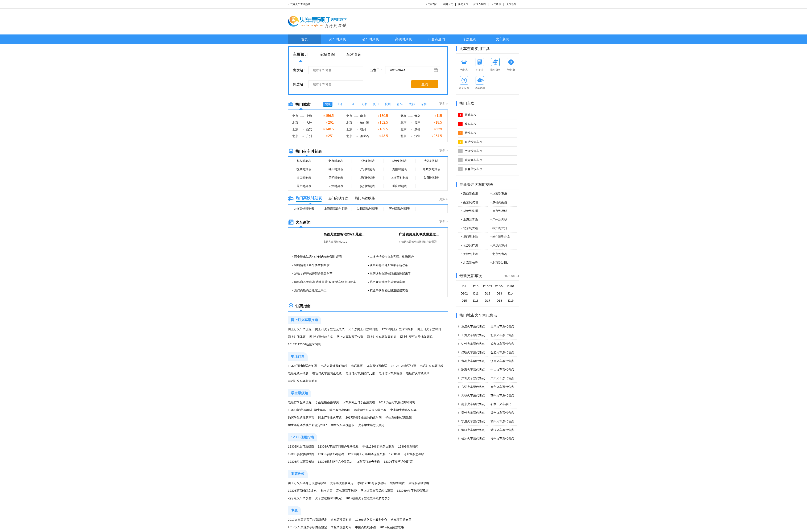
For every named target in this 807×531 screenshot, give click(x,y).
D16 (476, 300)
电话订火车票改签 (390, 373)
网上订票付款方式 (321, 336)
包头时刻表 (304, 160)
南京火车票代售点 (473, 404)
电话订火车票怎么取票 (327, 373)
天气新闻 (511, 4)
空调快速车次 (471, 151)
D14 (511, 293)
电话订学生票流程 (299, 402)
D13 (499, 293)
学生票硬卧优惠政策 (398, 417)
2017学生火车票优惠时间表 (397, 402)
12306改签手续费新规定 (413, 490)
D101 (510, 286)
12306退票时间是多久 (302, 490)
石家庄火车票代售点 (504, 404)
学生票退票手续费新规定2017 (307, 425)
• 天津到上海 (469, 254)
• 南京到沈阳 (469, 202)
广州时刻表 (367, 169)
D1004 (499, 286)
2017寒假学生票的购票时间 (363, 417)
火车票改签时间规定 (328, 498)
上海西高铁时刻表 (336, 208)
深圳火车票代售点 (473, 378)
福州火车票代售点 (502, 438)
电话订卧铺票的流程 (334, 365)
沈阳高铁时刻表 (367, 208)
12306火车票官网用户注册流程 (338, 446)
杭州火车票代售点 (502, 421)
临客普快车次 (471, 169)
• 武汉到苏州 (499, 245)
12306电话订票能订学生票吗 (307, 410)
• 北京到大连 (469, 228)
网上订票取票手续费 (350, 336)
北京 (328, 104)
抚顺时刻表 (304, 169)
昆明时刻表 (335, 177)
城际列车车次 (471, 160)
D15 (464, 300)
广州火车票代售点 (502, 378)
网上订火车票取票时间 (381, 336)
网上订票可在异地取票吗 (416, 336)
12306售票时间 (408, 446)
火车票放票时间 (341, 519)
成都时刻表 (399, 160)
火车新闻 (502, 39)
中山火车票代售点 (502, 369)
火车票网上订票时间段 (363, 329)
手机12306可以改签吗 (371, 483)
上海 (340, 104)
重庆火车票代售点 (473, 326)
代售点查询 (436, 39)
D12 (487, 293)
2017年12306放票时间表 (304, 344)
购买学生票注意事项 (301, 417)
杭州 (388, 104)
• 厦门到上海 (469, 236)
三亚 (352, 104)
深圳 (424, 104)
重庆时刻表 (399, 186)
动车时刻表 (370, 39)
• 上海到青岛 (469, 219)
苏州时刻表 (304, 186)
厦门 (376, 104)
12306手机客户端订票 (398, 461)
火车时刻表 (337, 39)
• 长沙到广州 (469, 245)
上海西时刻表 (399, 177)
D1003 (487, 286)
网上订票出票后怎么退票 (377, 490)
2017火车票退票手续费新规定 (307, 519)
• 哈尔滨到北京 (500, 236)
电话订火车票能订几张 (360, 373)
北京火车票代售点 (502, 335)
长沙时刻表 (367, 160)
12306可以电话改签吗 (302, 365)
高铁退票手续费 (346, 490)
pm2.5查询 (479, 4)
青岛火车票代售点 (473, 361)
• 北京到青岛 (499, 254)
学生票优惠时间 (341, 527)
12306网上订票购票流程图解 (366, 454)
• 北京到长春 (469, 262)
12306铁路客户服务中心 (371, 519)
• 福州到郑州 (499, 228)
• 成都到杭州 (469, 211)
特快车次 (468, 133)
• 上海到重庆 (499, 193)
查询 (424, 84)
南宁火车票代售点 (502, 386)
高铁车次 (468, 114)
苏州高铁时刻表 (399, 208)
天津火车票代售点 (502, 326)
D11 (476, 293)
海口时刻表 (304, 177)
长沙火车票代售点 (473, 438)
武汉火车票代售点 (502, 430)
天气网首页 (431, 4)
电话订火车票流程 (431, 365)
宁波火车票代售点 (473, 421)
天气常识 (496, 4)
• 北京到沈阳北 (500, 262)
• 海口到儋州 (469, 193)
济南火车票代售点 (502, 361)
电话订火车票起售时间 (302, 381)
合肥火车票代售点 (502, 352)
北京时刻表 (335, 160)
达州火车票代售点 (473, 343)
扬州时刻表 (367, 186)
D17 (487, 300)
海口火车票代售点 (473, 430)
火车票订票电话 (377, 365)
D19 (511, 300)
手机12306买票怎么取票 (378, 446)
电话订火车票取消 (418, 373)
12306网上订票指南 (301, 446)
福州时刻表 (335, 169)
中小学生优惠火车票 (403, 410)
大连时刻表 (431, 160)
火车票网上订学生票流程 (359, 402)
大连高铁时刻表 (304, 208)
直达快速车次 (471, 142)
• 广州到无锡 (499, 219)
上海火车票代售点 (473, 335)
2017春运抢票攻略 (392, 527)
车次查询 (469, 39)
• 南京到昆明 (499, 211)
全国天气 (448, 4)
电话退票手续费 (298, 373)
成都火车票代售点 (502, 343)
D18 (499, 300)
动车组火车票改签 (299, 498)
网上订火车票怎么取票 (330, 329)
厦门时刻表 (367, 177)
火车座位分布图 (401, 519)
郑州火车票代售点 (473, 412)
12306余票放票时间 (301, 454)
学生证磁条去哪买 (327, 402)
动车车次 (468, 123)
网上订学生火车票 (330, 417)
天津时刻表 (335, 186)
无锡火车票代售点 (473, 395)
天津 (364, 104)
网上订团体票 (297, 336)
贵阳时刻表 (399, 169)
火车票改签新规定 (341, 483)
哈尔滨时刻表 (431, 169)
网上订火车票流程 (299, 329)
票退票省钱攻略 (419, 483)
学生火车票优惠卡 (342, 425)
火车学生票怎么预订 (371, 425)
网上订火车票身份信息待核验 (307, 483)
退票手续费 (397, 483)
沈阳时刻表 (431, 177)
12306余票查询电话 (331, 454)
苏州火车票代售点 (502, 395)
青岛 (400, 104)
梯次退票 (326, 490)
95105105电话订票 (403, 365)
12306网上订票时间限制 (398, 329)
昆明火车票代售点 (473, 352)
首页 (304, 39)
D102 (464, 293)
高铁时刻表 (403, 39)
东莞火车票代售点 (473, 386)
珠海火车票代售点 (473, 369)
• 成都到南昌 (499, 202)
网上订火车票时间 (429, 329)
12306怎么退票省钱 (301, 461)
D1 (464, 286)
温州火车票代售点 (502, 412)
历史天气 (463, 4)
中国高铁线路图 (365, 527)
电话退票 (357, 365)
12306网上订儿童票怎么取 (406, 454)
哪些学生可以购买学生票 (370, 410)
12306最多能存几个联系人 (335, 461)
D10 (476, 286)
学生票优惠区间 (340, 410)
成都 (412, 104)
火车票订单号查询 (368, 461)
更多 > (443, 103)
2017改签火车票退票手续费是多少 (367, 498)
